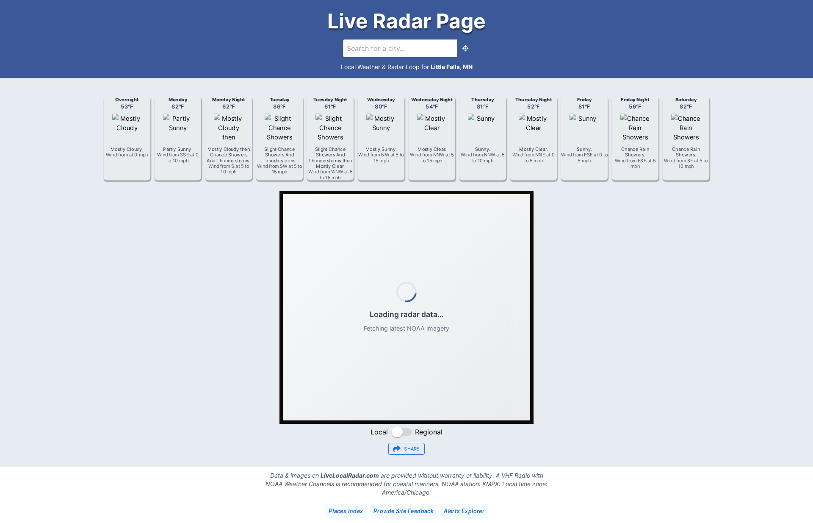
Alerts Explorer (464, 511)
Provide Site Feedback (403, 511)
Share (411, 449)
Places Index (346, 511)
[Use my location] (465, 48)
